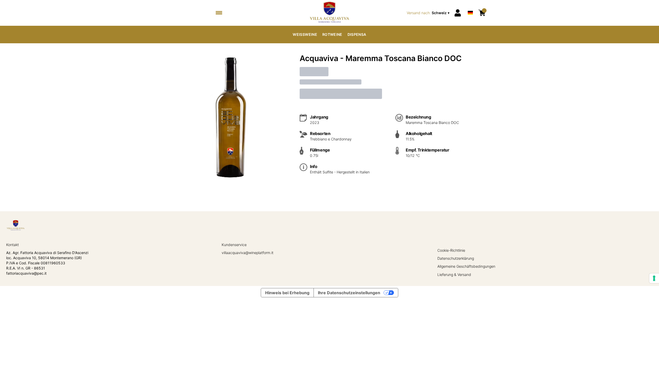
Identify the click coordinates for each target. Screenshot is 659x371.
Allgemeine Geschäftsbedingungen (466, 266)
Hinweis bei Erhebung (287, 292)
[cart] (481, 12)
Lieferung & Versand (454, 274)
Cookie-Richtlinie (451, 250)
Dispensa (357, 34)
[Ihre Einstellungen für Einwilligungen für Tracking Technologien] (654, 278)
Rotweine (332, 34)
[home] (329, 13)
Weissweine (305, 34)
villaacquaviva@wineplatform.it (247, 252)
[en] (470, 6)
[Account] (457, 12)
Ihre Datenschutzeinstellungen (349, 292)
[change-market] (429, 12)
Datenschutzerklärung (455, 258)
